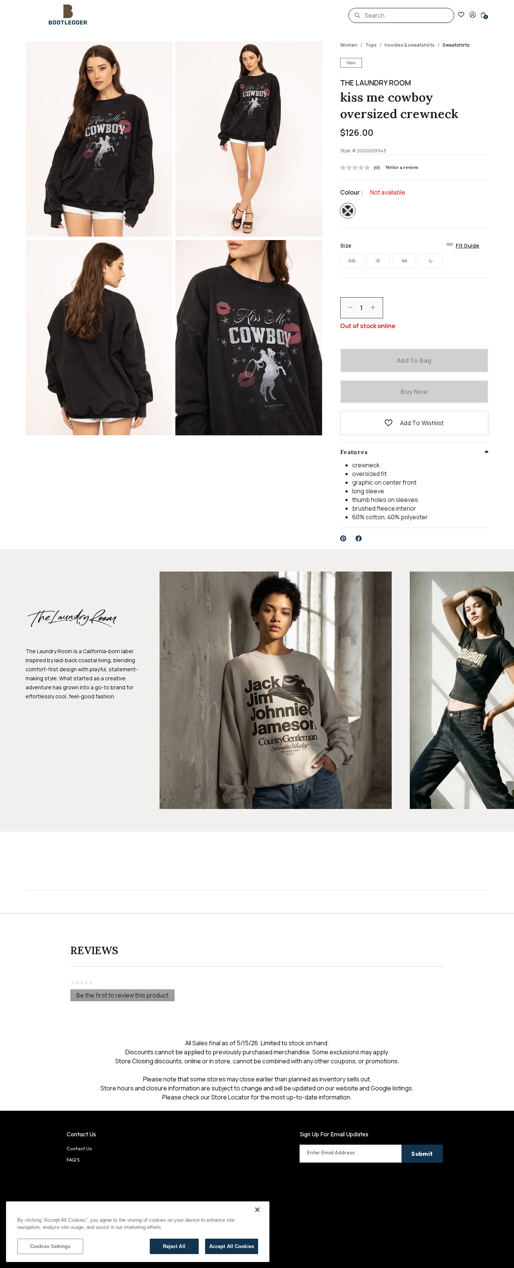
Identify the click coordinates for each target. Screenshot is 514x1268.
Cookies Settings (50, 1246)
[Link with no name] (276, 690)
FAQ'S (73, 1160)
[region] (137, 1231)
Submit (422, 1153)
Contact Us (79, 1148)
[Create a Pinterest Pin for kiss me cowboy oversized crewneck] (343, 538)
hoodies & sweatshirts (410, 45)
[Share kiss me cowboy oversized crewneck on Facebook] (359, 538)
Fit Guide (467, 245)
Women (348, 45)
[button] (472, 14)
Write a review (402, 167)
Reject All (174, 1246)
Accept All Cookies (231, 1246)
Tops (371, 45)
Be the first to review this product (125, 996)
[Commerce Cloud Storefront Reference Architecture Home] (68, 14)
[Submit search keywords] (357, 15)
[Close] (257, 1209)
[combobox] (401, 15)
